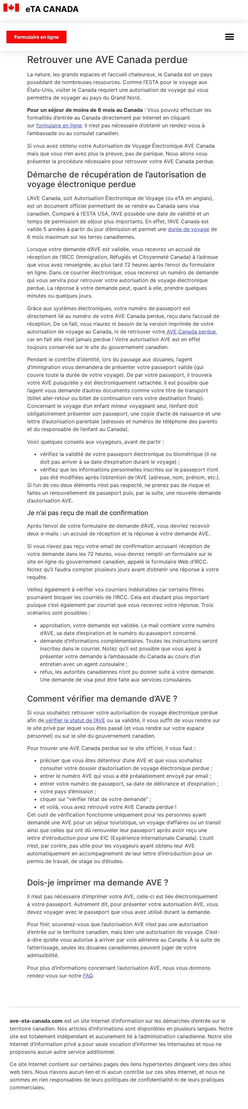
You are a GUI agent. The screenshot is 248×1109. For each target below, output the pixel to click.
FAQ (87, 975)
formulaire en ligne (59, 125)
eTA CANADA (52, 9)
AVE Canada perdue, (191, 331)
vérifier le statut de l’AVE (74, 720)
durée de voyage (188, 229)
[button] (229, 37)
